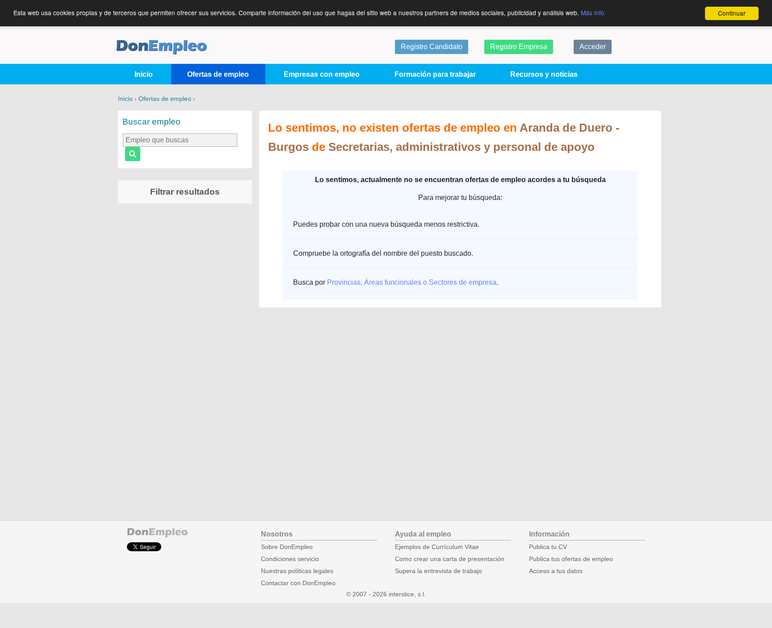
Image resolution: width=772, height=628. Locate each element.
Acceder (592, 46)
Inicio (143, 74)
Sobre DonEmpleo (287, 547)
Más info (592, 12)
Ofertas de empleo (218, 74)
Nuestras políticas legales (297, 571)
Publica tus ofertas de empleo (571, 559)
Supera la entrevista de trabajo (438, 571)
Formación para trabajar (435, 74)
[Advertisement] (185, 350)
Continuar (732, 12)
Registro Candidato (431, 46)
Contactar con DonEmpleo (298, 583)
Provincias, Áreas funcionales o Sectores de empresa (411, 282)
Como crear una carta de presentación (449, 559)
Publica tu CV (548, 547)
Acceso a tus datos (556, 571)
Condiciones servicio (290, 559)
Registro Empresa (518, 46)
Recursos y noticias (544, 74)
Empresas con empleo (322, 74)
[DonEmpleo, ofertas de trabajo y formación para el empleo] (161, 47)
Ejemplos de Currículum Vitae (437, 547)
